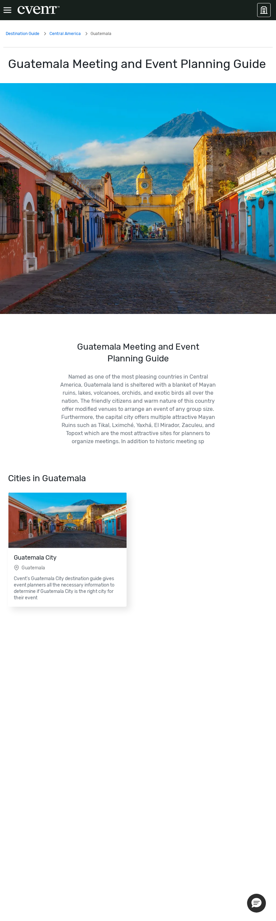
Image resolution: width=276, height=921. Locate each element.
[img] (138, 198)
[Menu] (7, 10)
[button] (256, 903)
